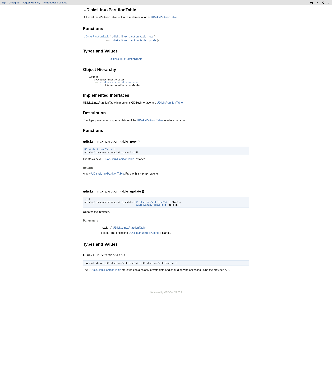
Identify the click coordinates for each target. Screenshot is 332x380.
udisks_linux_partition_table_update (134, 40)
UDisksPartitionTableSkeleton (119, 82)
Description (14, 2)
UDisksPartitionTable (170, 102)
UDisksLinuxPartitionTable (126, 58)
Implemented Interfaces (55, 2)
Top (4, 2)
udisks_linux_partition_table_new (132, 36)
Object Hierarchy (31, 2)
